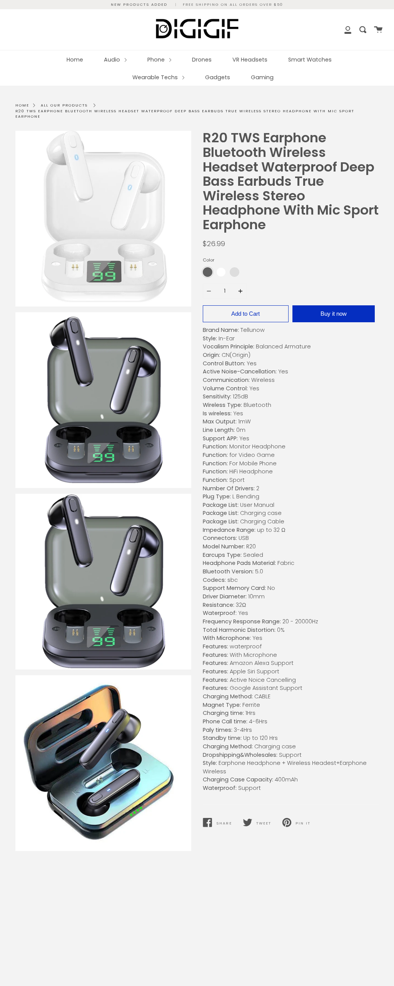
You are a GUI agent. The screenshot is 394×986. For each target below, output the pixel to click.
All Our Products (64, 105)
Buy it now (334, 313)
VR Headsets (249, 59)
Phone (156, 59)
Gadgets (217, 77)
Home (75, 59)
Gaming (262, 77)
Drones (202, 59)
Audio (113, 59)
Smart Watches (310, 59)
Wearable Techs (155, 77)
